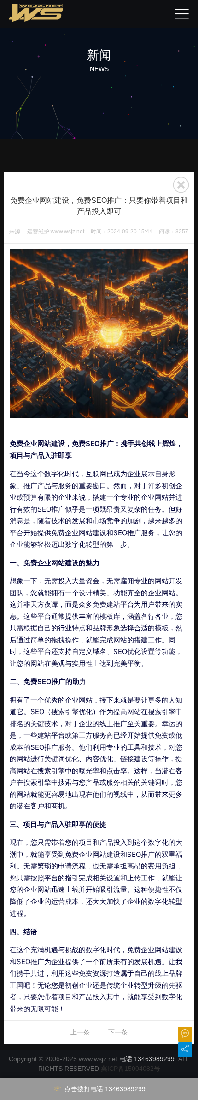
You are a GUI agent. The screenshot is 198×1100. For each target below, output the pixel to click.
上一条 (80, 1032)
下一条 (118, 1032)
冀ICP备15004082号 (130, 1068)
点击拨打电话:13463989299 (105, 1089)
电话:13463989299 (147, 1059)
